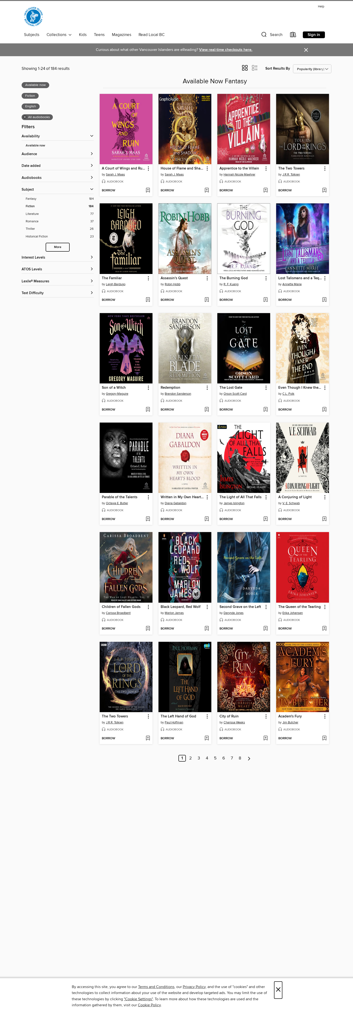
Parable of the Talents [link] (119, 497)
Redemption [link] (170, 388)
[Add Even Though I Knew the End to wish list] (324, 410)
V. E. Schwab (291, 503)
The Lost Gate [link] (230, 388)
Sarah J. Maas (115, 174)
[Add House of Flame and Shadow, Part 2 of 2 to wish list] (207, 191)
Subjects (31, 34)
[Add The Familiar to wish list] (148, 300)
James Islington (234, 503)
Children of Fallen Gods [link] (121, 607)
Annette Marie (292, 284)
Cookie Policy (149, 1005)
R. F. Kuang (231, 284)
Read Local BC (151, 34)
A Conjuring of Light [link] (295, 497)
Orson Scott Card (235, 394)
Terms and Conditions (156, 986)
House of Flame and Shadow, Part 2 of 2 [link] (183, 168)
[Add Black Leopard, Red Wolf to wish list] (207, 629)
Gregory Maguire (117, 394)
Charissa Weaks (234, 722)
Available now (35, 146)
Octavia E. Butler (117, 503)
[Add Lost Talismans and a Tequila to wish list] (324, 300)
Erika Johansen (292, 613)
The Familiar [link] (112, 278)
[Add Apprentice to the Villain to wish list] (265, 191)
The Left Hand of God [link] (178, 716)
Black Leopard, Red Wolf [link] (181, 607)
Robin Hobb (172, 284)
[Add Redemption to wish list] (207, 410)
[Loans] (293, 35)
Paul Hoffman (174, 722)
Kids (83, 34)
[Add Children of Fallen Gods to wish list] (148, 629)
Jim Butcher (290, 722)
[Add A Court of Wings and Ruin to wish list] (148, 191)
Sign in (314, 34)
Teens (99, 34)
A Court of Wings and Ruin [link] (124, 168)
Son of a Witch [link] (114, 388)
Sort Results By (277, 68)
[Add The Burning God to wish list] (265, 300)
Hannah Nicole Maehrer (239, 174)
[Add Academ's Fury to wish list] (324, 738)
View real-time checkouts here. (225, 49)
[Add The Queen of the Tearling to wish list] (324, 629)
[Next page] (249, 758)
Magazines (121, 34)
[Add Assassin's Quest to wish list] (207, 300)
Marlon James (174, 613)
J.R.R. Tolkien (291, 174)
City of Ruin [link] (229, 716)
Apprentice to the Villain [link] (239, 168)
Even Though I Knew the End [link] (300, 388)
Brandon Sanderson (178, 394)
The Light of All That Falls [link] (240, 497)
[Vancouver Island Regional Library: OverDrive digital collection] (33, 16)
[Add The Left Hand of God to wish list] (207, 738)
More (57, 247)
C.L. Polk (288, 394)
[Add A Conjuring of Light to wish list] (324, 519)
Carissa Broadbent (118, 613)
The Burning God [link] (233, 278)
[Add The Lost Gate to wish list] (265, 410)
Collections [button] (57, 34)
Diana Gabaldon (175, 503)
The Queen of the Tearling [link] (299, 607)
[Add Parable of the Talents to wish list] (148, 519)
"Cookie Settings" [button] (138, 999)
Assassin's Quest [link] (174, 278)
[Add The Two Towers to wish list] (324, 191)
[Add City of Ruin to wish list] (265, 738)
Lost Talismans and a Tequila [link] (300, 278)
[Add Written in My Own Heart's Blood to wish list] (207, 519)
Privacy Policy (194, 986)
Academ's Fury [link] (290, 716)
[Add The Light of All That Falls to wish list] (265, 519)
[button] (271, 35)
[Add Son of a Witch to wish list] (148, 410)
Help (321, 6)
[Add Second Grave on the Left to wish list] (265, 629)
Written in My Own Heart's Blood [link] (183, 497)
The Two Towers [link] (291, 168)
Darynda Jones (233, 613)
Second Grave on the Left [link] (240, 607)
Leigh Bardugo (115, 284)
